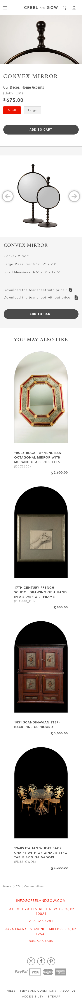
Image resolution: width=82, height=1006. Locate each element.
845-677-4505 (41, 941)
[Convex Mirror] (41, 196)
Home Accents (32, 88)
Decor (14, 88)
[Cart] (74, 8)
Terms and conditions (38, 991)
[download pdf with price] (70, 288)
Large (32, 110)
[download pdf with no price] (76, 296)
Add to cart (41, 129)
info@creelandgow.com (41, 901)
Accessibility (32, 997)
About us (68, 991)
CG (5, 88)
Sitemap (54, 997)
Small (12, 110)
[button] (64, 8)
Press (11, 991)
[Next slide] (74, 196)
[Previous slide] (8, 196)
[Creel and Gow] (41, 8)
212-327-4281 (41, 921)
